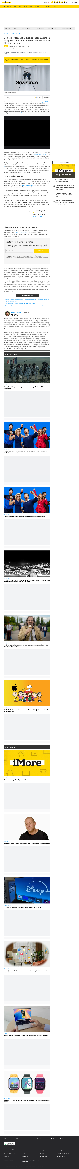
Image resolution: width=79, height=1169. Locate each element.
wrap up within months (40, 154)
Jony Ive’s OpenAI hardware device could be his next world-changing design (64, 202)
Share (7, 97)
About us (6, 1156)
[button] (74, 2)
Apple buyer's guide (66, 28)
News (6, 46)
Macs (15, 6)
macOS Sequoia (39, 28)
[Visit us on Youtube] (57, 2)
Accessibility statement (10, 1153)
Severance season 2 (16, 113)
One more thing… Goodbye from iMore (63, 175)
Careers (24, 1153)
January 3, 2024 (37, 216)
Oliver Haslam (13, 46)
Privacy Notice (8, 256)
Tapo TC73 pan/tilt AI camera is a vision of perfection (64, 180)
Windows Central (8, 1160)
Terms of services (24, 255)
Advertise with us (44, 1156)
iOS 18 (15, 28)
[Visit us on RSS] (62, 2)
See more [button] (25, 223)
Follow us (39, 97)
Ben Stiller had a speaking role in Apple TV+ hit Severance (21, 303)
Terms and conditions (10, 1150)
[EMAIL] (18, 315)
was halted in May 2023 (28, 185)
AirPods (36, 6)
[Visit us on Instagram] (59, 2)
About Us (48, 6)
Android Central (61, 1156)
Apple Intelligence (26, 28)
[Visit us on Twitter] (55, 2)
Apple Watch (28, 6)
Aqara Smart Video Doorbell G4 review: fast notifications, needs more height (64, 187)
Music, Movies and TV (9, 33)
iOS (42, 6)
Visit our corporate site (57, 1138)
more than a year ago (21, 232)
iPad (20, 6)
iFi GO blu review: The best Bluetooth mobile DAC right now (63, 195)
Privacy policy (43, 1150)
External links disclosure (63, 1153)
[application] (27, 133)
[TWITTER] (12, 315)
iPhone (9, 6)
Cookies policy (60, 1150)
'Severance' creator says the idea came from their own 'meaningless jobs (26, 306)
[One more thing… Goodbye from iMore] (63, 171)
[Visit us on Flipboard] (64, 2)
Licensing (42, 1153)
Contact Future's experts (28, 1150)
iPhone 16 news (52, 28)
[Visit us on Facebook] (52, 2)
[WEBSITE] (15, 315)
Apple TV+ (18, 33)
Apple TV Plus (45, 102)
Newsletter (47, 97)
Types (55, 6)
